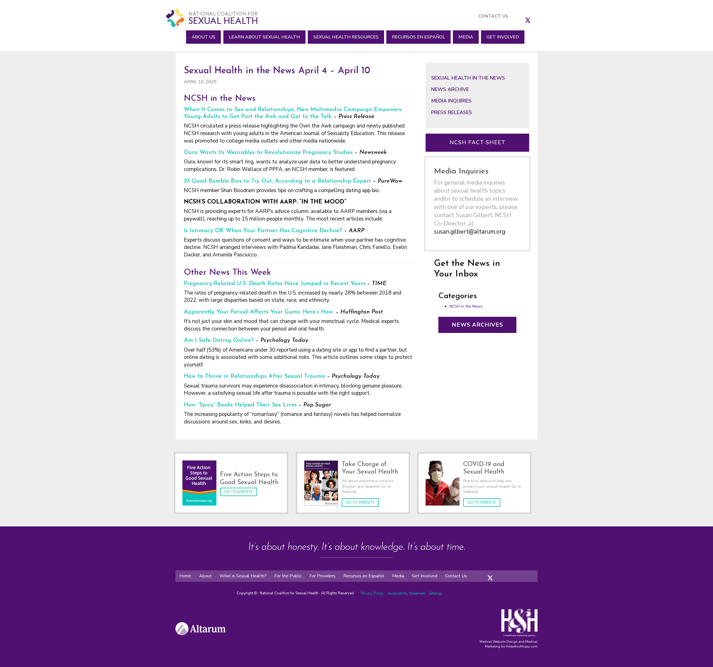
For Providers (322, 576)
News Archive (450, 89)
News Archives (477, 324)
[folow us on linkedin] (501, 573)
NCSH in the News (466, 306)
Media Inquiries (451, 100)
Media (465, 37)
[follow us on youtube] (544, 16)
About (205, 576)
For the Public (288, 576)
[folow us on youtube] (507, 573)
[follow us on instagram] (533, 16)
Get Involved (503, 37)
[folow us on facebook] (484, 573)
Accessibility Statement (406, 593)
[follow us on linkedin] (539, 16)
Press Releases (451, 112)
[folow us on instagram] (496, 573)
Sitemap (435, 593)
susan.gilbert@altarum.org (469, 232)
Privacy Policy (372, 593)
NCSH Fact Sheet (478, 142)
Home (185, 576)
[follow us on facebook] (522, 16)
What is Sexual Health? (243, 576)
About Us (203, 37)
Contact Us (493, 16)
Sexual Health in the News (468, 78)
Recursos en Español (418, 37)
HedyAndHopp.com (522, 646)
